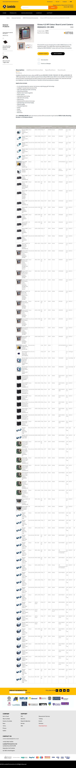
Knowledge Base (26, 13)
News (4, 723)
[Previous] (71, 27)
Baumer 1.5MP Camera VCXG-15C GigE (24, 515)
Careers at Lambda (7, 721)
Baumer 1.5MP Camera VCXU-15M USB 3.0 (24, 560)
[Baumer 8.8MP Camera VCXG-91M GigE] (19, 522)
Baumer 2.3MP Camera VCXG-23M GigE (24, 430)
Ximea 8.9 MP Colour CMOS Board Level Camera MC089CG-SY (25, 468)
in (64, 690)
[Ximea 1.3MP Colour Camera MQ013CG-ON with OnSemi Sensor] (19, 184)
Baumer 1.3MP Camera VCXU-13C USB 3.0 (24, 553)
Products (13, 13)
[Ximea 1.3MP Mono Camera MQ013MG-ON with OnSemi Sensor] (19, 192)
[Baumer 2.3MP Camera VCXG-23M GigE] (19, 429)
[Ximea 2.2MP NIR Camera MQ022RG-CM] (19, 224)
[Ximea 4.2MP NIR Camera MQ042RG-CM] (19, 508)
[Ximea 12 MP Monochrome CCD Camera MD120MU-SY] (19, 417)
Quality (4, 730)
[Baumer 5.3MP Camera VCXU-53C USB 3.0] (19, 567)
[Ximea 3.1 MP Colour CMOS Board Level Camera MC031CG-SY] (19, 443)
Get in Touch (6, 716)
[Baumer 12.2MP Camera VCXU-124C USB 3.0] (19, 604)
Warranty (23, 718)
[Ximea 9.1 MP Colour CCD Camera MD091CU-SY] (19, 410)
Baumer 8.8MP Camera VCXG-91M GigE (24, 523)
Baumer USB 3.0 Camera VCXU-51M (25, 436)
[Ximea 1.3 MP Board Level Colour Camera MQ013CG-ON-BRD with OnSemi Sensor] (19, 261)
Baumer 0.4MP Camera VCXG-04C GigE (24, 672)
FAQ (22, 716)
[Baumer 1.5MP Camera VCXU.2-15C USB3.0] (19, 631)
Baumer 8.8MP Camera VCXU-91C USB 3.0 (24, 597)
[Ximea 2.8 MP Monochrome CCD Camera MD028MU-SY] (19, 377)
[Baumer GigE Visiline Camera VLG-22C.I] (19, 138)
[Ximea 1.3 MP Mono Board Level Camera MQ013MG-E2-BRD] (19, 253)
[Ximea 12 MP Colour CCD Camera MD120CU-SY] (19, 423)
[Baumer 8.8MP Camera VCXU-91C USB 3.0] (19, 596)
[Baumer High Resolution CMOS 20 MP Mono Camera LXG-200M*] (19, 368)
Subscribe (27, 692)
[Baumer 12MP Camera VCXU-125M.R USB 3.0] (19, 611)
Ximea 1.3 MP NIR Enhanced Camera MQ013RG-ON (25, 501)
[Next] (72, 27)
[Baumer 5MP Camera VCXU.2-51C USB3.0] (19, 658)
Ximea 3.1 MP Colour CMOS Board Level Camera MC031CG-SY (25, 444)
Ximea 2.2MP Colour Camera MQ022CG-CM (25, 217)
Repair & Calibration (25, 721)
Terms (4, 726)
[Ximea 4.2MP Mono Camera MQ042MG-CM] (19, 238)
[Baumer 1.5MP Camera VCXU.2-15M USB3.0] (19, 638)
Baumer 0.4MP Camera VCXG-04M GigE (24, 679)
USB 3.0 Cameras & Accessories (30, 18)
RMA (22, 726)
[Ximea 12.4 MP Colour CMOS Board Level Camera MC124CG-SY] (19, 492)
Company (39, 13)
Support (49, 13)
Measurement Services (44, 716)
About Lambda (6, 718)
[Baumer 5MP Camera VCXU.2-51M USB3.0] (19, 665)
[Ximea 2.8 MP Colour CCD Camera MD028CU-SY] (19, 385)
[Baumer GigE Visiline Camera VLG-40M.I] (19, 151)
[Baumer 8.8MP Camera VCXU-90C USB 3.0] (19, 582)
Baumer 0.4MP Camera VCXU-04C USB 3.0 (24, 545)
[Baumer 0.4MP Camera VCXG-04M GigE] (19, 678)
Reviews (19, 73)
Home (8, 18)
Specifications (50, 70)
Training (41, 718)
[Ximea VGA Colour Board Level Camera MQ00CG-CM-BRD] (19, 303)
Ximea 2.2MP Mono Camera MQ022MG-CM (25, 210)
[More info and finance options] (38, 59)
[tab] (20, 70)
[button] (21, 46)
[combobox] (39, 7)
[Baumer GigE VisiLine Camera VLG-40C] (19, 131)
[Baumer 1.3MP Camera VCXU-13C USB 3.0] (19, 552)
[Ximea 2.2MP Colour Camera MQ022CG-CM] (19, 216)
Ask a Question (44, 60)
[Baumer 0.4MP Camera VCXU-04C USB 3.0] (19, 544)
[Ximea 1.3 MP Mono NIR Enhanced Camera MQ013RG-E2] (19, 245)
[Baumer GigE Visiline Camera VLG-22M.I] (19, 144)
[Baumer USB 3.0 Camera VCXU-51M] (19, 437)
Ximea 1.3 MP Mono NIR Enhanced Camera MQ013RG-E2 (25, 246)
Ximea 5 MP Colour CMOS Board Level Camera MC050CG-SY (25, 460)
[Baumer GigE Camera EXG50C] (19, 171)
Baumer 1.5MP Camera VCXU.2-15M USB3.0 (24, 639)
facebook (57, 690)
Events (40, 721)
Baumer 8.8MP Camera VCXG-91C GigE (24, 530)
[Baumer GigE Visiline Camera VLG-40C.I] (19, 157)
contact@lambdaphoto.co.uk (11, 738)
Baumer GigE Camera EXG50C (25, 170)
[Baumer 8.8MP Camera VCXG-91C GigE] (19, 529)
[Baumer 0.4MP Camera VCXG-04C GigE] (19, 671)
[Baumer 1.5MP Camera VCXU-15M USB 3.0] (19, 559)
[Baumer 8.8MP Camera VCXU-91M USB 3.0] (19, 589)
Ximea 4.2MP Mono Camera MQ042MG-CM (25, 238)
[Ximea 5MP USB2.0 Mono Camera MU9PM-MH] (19, 347)
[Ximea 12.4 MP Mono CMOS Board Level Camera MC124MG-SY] (19, 483)
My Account (50, 1)
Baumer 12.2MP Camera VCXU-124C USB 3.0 (24, 605)
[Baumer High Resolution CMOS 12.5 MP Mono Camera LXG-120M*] (19, 360)
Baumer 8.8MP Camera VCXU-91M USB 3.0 (24, 590)
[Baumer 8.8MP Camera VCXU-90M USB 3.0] (19, 574)
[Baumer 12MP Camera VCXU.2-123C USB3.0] (19, 618)
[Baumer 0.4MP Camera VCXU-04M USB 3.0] (19, 537)
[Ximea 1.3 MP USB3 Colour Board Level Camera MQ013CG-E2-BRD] (19, 273)
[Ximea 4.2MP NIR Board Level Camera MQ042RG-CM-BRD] (19, 338)
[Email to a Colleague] (38, 63)
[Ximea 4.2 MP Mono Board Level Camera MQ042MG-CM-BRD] (19, 329)
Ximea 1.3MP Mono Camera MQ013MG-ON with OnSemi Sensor (25, 194)
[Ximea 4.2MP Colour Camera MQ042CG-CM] (19, 230)
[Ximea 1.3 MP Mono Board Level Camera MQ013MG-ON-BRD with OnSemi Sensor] (19, 282)
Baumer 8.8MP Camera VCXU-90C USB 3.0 (24, 582)
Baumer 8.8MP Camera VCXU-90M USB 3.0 (24, 575)
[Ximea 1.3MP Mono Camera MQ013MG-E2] (19, 203)
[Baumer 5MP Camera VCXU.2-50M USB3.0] (19, 652)
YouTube (68, 690)
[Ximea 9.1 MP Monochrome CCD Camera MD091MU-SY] (19, 404)
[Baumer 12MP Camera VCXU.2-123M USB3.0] (19, 624)
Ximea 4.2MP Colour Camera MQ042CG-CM (25, 231)
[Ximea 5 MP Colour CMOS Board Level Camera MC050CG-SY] (19, 459)
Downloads (62, 70)
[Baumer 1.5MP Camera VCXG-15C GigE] (19, 515)
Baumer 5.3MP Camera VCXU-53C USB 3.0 (24, 567)
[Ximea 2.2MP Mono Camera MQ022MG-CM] (19, 209)
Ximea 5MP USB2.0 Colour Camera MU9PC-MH (24, 164)
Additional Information (34, 70)
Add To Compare (58, 53)
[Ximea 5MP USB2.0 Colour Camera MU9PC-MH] (19, 163)
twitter (60, 690)
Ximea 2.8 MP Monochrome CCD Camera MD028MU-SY (25, 378)
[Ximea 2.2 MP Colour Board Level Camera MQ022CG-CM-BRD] (19, 312)
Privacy (4, 728)
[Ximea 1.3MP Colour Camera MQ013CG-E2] (19, 177)
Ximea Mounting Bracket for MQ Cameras (6, 47)
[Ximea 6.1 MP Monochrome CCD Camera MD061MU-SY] (19, 391)
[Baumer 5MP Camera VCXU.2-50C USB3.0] (19, 645)
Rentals (22, 723)
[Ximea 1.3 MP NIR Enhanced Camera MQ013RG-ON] (19, 501)
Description (20, 70)
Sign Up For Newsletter (18, 690)
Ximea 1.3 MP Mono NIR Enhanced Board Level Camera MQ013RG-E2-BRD (25, 295)
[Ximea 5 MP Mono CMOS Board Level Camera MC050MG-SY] (19, 451)
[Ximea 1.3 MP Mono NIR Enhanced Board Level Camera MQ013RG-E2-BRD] (19, 293)
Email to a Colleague (46, 63)
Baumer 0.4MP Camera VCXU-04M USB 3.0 (24, 538)
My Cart (57, 1)
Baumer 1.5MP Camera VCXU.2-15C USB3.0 (24, 631)
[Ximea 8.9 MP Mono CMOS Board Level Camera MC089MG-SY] (19, 474)
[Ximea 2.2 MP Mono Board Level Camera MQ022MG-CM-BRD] (19, 321)
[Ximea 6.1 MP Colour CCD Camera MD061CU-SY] (19, 397)
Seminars (41, 723)
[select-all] (5, 35)
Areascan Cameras (16, 18)
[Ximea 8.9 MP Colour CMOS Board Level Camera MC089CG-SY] (19, 467)
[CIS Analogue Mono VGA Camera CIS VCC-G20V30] (19, 353)
